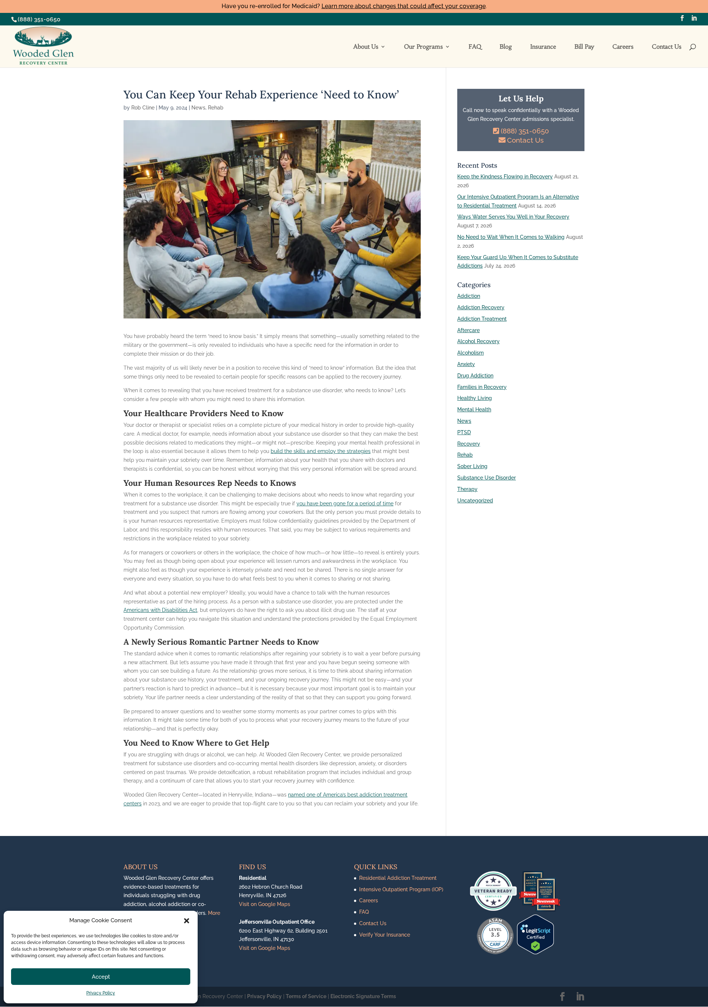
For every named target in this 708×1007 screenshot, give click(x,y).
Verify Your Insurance (384, 935)
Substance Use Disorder (486, 478)
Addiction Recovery (480, 307)
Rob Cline (143, 108)
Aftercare (468, 330)
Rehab (215, 108)
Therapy (467, 489)
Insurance (543, 47)
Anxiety (466, 364)
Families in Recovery (482, 387)
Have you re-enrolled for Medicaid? (354, 6)
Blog (506, 47)
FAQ (475, 47)
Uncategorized (475, 500)
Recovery (468, 444)
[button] (186, 920)
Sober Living (472, 466)
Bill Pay (584, 47)
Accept (101, 976)
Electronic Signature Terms (363, 996)
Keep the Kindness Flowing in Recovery (505, 177)
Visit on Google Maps (264, 904)
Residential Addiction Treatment (398, 878)
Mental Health (474, 409)
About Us (365, 47)
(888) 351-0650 (39, 19)
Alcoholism (470, 353)
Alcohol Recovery (478, 341)
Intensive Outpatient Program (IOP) (401, 889)
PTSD (464, 432)
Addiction (468, 296)
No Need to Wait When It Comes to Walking (511, 237)
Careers (623, 47)
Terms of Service (306, 996)
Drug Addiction (475, 376)
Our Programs (423, 47)
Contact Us (666, 47)
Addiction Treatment (482, 319)
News (198, 108)
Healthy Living (474, 398)
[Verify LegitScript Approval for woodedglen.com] (535, 952)
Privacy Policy (100, 993)
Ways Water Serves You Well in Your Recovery (513, 217)
